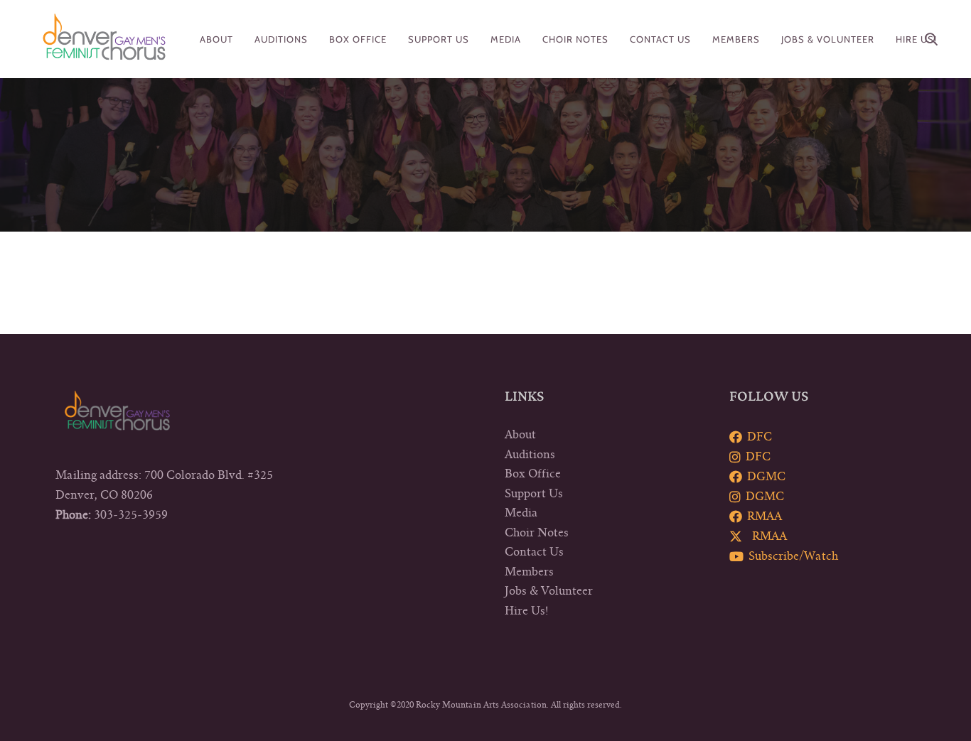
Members (529, 572)
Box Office (533, 473)
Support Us (534, 493)
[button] (931, 39)
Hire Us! (526, 611)
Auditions (530, 454)
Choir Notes (537, 532)
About (520, 434)
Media (521, 513)
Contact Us (534, 552)
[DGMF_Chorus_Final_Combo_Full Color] (104, 39)
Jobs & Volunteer (549, 591)
